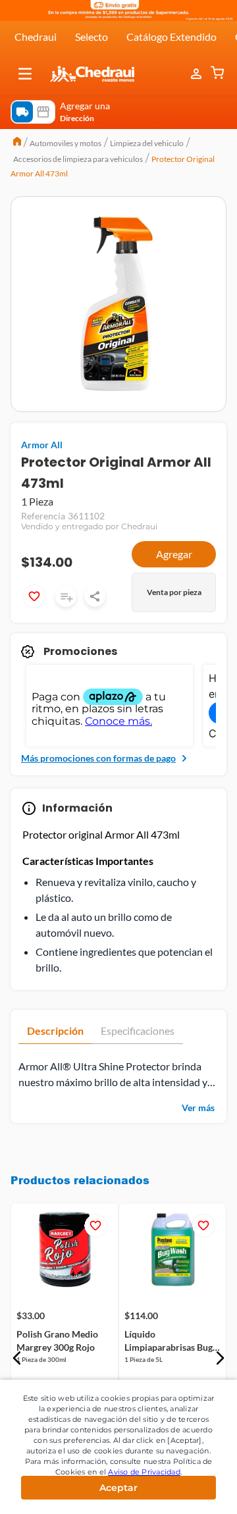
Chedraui (35, 36)
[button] (25, 73)
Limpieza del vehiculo (147, 143)
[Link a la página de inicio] (17, 142)
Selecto (91, 36)
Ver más (198, 1107)
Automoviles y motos (65, 143)
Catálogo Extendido (171, 36)
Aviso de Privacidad (144, 1471)
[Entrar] (197, 74)
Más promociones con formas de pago (98, 758)
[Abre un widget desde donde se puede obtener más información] (183, 1491)
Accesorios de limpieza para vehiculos (78, 159)
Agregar (174, 554)
